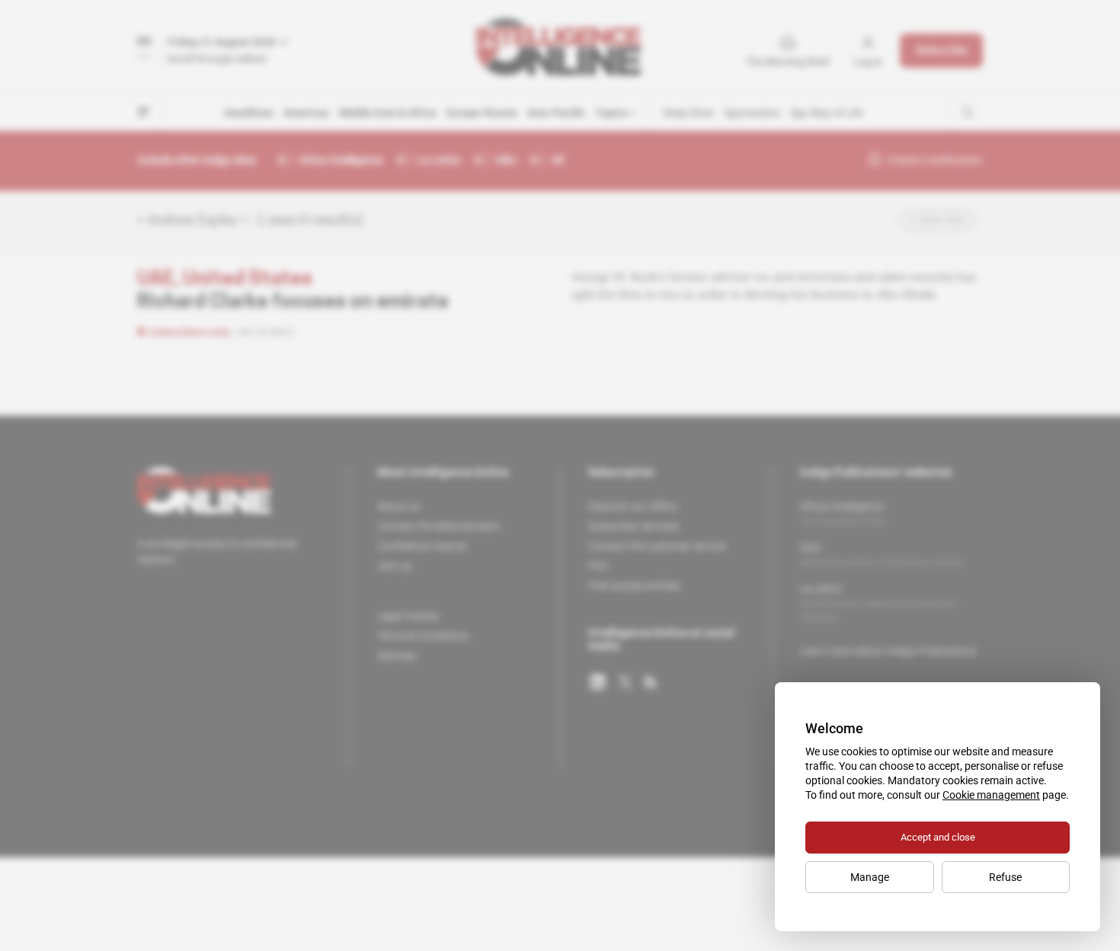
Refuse (1005, 877)
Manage (869, 877)
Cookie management (991, 795)
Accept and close (938, 837)
